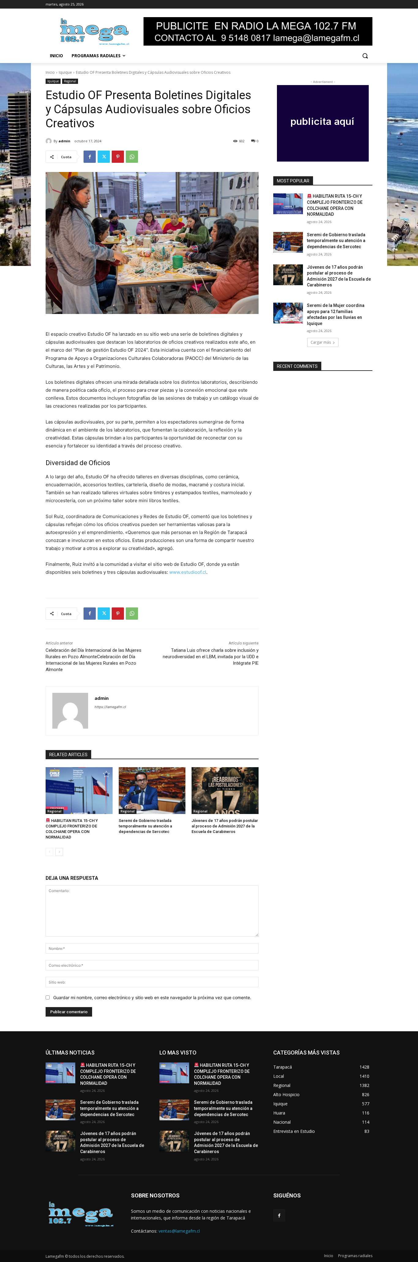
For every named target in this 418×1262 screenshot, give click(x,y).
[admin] (50, 141)
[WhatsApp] (132, 157)
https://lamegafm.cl (110, 707)
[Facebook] (90, 157)
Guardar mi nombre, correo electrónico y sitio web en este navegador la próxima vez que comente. (152, 997)
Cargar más (321, 342)
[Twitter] (104, 157)
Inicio (50, 72)
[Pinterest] (118, 157)
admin (64, 141)
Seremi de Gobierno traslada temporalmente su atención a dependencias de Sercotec (145, 826)
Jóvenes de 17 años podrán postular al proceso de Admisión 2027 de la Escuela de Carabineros (225, 826)
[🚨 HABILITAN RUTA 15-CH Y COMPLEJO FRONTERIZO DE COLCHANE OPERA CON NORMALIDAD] (79, 790)
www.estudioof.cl (187, 572)
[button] (365, 55)
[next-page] (59, 852)
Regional (70, 81)
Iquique (65, 72)
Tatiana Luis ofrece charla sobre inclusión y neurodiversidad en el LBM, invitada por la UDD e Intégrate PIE (211, 657)
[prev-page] (49, 852)
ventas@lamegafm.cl (179, 1231)
